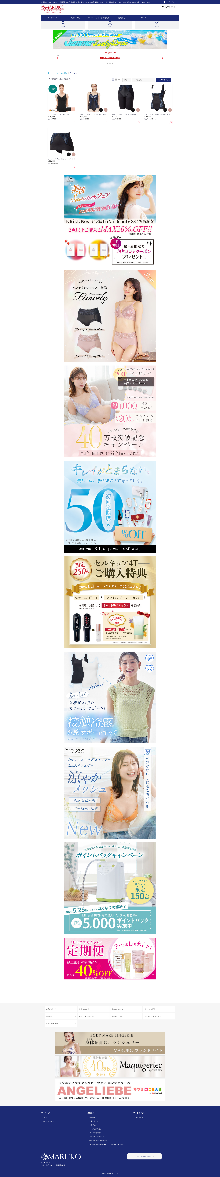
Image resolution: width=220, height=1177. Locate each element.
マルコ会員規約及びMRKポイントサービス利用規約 (106, 1144)
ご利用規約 (93, 1125)
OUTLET (144, 18)
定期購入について (117, 1016)
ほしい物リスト (48, 1121)
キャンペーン (53, 18)
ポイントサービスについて (153, 1016)
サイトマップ (140, 1117)
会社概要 (92, 1117)
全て (49, 73)
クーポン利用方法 (95, 1133)
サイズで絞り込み (163, 80)
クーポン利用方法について (54, 1023)
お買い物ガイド (51, 1009)
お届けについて (84, 1009)
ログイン (46, 1117)
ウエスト (73, 73)
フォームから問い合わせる (144, 1156)
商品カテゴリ (75, 18)
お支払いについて (117, 1009)
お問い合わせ (93, 1121)
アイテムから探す (60, 73)
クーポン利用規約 (95, 1129)
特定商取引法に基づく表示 (98, 1140)
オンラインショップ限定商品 (98, 18)
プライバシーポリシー (96, 1137)
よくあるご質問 (150, 1009)
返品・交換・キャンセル (86, 1016)
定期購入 (121, 18)
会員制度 (49, 1016)
